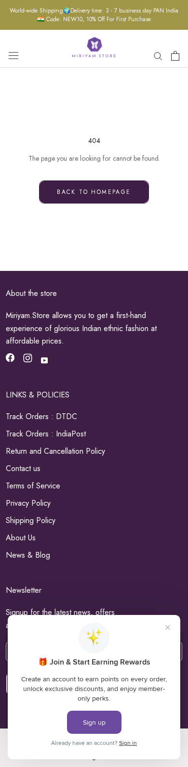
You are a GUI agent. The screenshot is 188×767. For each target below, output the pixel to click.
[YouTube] (44, 360)
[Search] (158, 55)
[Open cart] (175, 56)
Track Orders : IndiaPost (46, 433)
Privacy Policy (28, 503)
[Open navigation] (13, 55)
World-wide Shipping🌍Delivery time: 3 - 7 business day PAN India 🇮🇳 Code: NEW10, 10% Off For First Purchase (94, 15)
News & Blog (28, 555)
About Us (21, 537)
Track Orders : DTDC (41, 416)
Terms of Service (33, 485)
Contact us (23, 468)
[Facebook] (10, 359)
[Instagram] (27, 360)
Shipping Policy (30, 520)
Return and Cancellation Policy (55, 451)
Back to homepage (94, 192)
